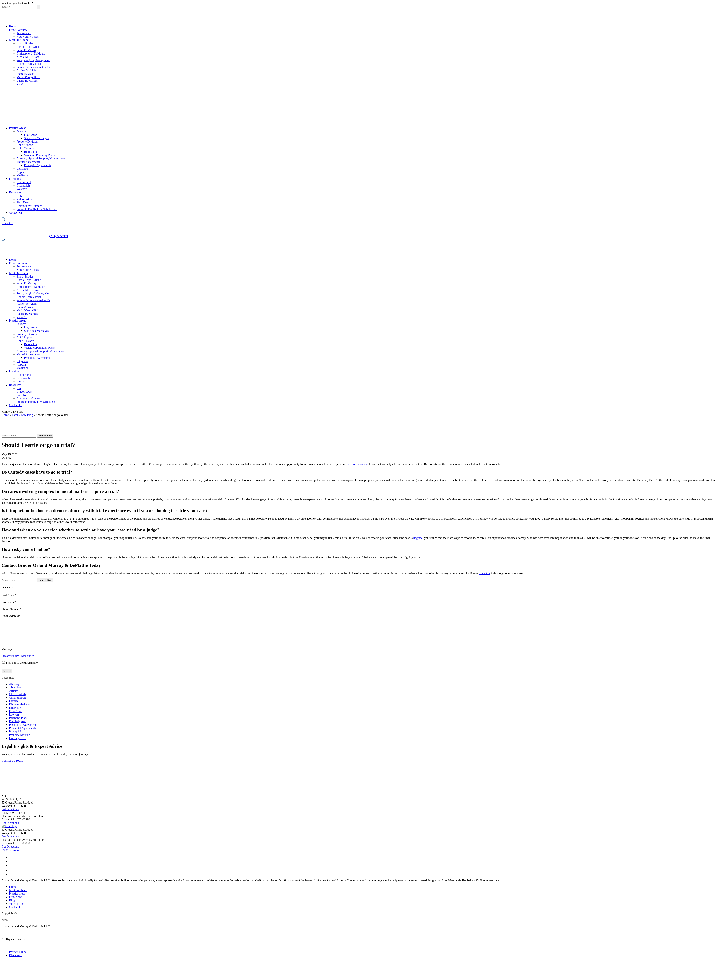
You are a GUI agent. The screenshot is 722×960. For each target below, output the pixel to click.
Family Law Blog (22, 415)
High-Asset (31, 134)
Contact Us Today (12, 760)
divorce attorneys (358, 464)
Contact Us (15, 212)
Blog (19, 195)
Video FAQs (24, 199)
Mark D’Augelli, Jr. (28, 77)
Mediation (23, 175)
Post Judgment (17, 721)
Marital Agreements (28, 161)
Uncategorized (17, 738)
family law (15, 707)
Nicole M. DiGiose (28, 56)
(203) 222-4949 (11, 849)
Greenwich (23, 185)
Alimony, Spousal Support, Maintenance (41, 158)
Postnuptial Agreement (22, 724)
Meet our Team (18, 890)
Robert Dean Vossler (29, 63)
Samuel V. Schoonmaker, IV (33, 67)
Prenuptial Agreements (37, 165)
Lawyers (14, 714)
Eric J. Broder (25, 43)
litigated (418, 538)
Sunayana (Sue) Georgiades (33, 60)
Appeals (21, 172)
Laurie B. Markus (27, 80)
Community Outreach (29, 205)
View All (22, 84)
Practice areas (17, 893)
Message (7, 649)
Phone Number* (11, 609)
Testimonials (24, 33)
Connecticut (24, 182)
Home (12, 26)
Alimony (14, 684)
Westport (22, 188)
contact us (484, 573)
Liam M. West (25, 73)
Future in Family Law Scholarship (37, 209)
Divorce (21, 131)
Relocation (30, 151)
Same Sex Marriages (36, 138)
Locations (15, 178)
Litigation (22, 168)
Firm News (23, 202)
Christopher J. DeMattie (31, 53)
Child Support (25, 144)
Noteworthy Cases (28, 36)
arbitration (15, 687)
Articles (13, 690)
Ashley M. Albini (27, 70)
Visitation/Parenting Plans (39, 155)
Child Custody (25, 148)
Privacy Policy (10, 655)
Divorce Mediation (20, 704)
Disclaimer (27, 655)
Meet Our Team (18, 40)
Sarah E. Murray (26, 50)
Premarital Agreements (22, 728)
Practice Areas (17, 128)
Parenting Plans (18, 717)
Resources (15, 192)
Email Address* (11, 616)
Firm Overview (18, 29)
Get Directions (10, 809)
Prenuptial (15, 731)
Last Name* (9, 602)
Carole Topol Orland (29, 46)
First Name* (9, 595)
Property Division (27, 141)
